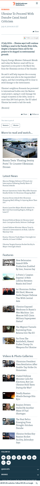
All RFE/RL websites (7, 483)
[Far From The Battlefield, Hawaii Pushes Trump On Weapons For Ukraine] (9, 340)
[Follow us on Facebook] (29, 457)
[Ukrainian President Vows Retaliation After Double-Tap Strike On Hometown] (9, 363)
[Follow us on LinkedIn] (34, 457)
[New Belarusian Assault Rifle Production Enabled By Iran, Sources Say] (9, 262)
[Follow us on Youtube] (3, 457)
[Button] (36, 31)
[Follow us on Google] (19, 457)
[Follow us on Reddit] (8, 457)
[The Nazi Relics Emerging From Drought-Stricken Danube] (9, 421)
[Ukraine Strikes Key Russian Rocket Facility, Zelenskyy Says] (9, 436)
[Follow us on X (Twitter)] (24, 457)
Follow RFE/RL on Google (24, 483)
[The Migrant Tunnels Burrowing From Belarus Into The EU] (9, 329)
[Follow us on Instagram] (14, 457)
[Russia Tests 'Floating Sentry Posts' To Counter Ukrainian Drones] (20, 148)
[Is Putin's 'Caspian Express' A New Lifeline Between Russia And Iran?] (9, 277)
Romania (5, 10)
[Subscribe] (8, 462)
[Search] (36, 483)
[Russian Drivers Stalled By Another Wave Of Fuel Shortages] (9, 407)
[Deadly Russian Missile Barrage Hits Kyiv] (9, 395)
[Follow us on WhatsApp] (3, 462)
